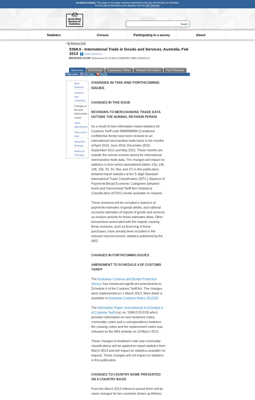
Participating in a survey (151, 35)
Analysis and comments (79, 96)
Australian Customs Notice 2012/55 (133, 298)
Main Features (79, 85)
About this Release (79, 143)
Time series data (80, 134)
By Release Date (77, 43)
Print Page (88, 74)
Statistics (54, 35)
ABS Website (152, 5)
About (200, 35)
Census (103, 35)
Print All (103, 74)
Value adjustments (80, 125)
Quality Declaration (93, 54)
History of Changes (79, 153)
